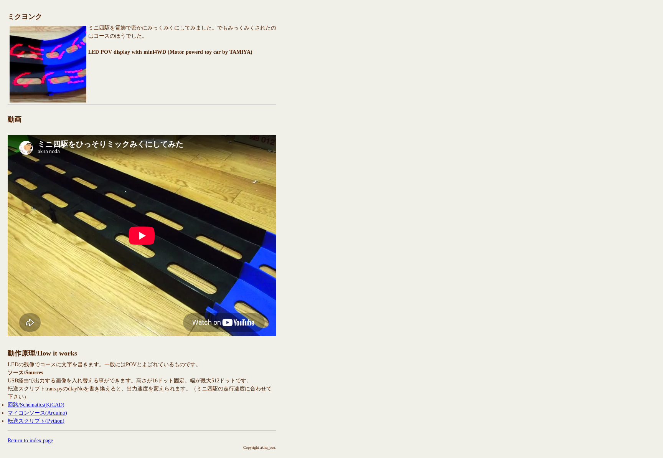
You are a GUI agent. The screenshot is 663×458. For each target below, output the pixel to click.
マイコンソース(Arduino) (37, 413)
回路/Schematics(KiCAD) (36, 405)
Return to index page (30, 440)
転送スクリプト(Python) (36, 421)
